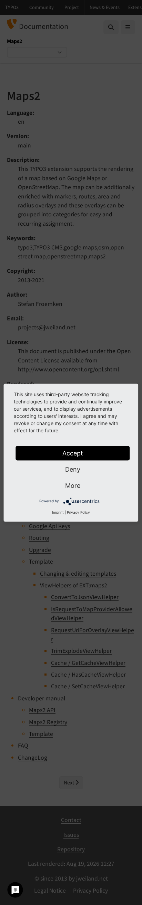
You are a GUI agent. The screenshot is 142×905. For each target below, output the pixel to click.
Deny (72, 469)
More (72, 485)
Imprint (58, 512)
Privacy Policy (78, 512)
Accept (72, 452)
